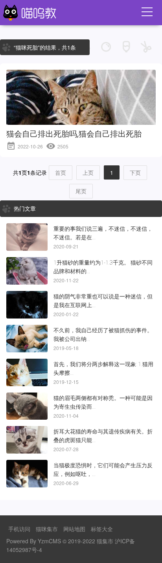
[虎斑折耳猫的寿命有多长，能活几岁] (27, 440)
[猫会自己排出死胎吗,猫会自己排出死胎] (81, 119)
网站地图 (74, 529)
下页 (135, 172)
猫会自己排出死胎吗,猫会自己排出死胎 (74, 134)
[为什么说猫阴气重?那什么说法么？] (27, 305)
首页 (60, 172)
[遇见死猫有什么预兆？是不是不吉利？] (27, 237)
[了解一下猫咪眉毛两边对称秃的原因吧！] (27, 406)
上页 (88, 172)
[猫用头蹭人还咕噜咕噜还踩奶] (27, 372)
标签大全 (102, 529)
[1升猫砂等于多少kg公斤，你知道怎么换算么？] (27, 271)
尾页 (81, 191)
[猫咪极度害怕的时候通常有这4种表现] (27, 473)
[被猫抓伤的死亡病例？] (27, 338)
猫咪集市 (47, 529)
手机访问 (19, 529)
